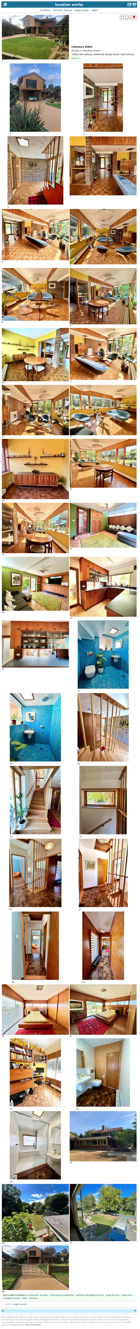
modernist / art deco (37, 1295)
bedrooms (127, 1295)
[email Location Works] (129, 5)
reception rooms (11, 1298)
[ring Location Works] (134, 5)
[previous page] (3, 1311)
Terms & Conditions (33, 1324)
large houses (82, 10)
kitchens (33, 1298)
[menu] (4, 4)
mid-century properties (62, 1295)
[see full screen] (122, 17)
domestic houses (62, 10)
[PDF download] (128, 19)
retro (24, 1298)
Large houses (20, 1304)
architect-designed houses (90, 1295)
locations (45, 10)
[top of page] (135, 1311)
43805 (94, 10)
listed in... (76, 58)
